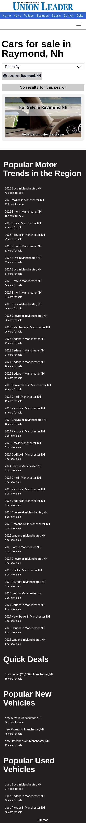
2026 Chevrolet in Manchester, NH (26, 318)
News (17, 15)
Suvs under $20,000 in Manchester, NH (29, 676)
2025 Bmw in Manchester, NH (23, 248)
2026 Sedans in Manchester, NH (25, 375)
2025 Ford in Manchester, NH (23, 549)
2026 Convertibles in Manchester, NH (28, 387)
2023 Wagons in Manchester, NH (25, 641)
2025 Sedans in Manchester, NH (25, 341)
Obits (79, 15)
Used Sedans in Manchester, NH (25, 798)
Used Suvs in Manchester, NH (23, 786)
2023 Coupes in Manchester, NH (25, 630)
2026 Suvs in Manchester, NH (23, 190)
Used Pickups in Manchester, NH (25, 809)
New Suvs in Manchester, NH (22, 720)
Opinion (69, 15)
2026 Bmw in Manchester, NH (23, 213)
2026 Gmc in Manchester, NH (23, 225)
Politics (29, 15)
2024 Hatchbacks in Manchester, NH (27, 618)
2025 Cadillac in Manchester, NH (25, 503)
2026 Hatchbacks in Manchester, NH (27, 329)
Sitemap (43, 820)
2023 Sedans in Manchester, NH (25, 352)
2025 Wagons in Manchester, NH (25, 537)
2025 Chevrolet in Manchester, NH (26, 514)
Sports (57, 15)
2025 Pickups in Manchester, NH (25, 491)
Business (43, 15)
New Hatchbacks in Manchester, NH (27, 743)
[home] (43, 6)
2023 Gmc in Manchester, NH (23, 480)
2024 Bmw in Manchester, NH (23, 294)
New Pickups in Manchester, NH (24, 731)
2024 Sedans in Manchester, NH (25, 364)
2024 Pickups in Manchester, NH (25, 433)
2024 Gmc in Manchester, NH (23, 399)
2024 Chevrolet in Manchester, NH (26, 560)
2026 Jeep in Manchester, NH (23, 595)
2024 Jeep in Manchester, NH (23, 468)
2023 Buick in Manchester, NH (23, 572)
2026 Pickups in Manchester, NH (25, 237)
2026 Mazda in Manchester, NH (24, 202)
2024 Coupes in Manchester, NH (25, 607)
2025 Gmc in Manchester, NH (23, 445)
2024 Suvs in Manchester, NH (23, 271)
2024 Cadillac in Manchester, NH (25, 456)
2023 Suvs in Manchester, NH (23, 306)
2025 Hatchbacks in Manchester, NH (27, 526)
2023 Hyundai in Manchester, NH (25, 584)
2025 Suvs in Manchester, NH (23, 260)
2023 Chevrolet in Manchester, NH (26, 422)
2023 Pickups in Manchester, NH (25, 410)
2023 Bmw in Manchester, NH (23, 283)
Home (7, 15)
